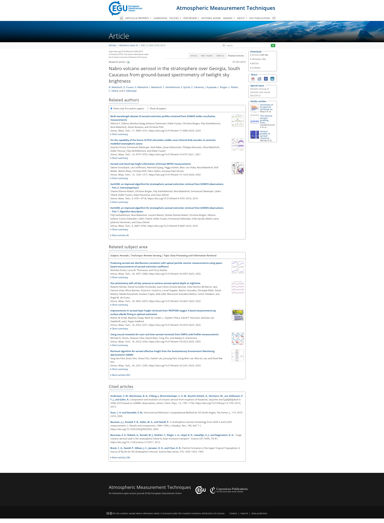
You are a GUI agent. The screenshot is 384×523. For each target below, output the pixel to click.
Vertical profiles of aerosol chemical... (265, 135)
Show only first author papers (128, 108)
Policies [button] (174, 18)
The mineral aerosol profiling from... (266, 119)
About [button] (241, 18)
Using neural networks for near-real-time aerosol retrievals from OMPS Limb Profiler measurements (164, 334)
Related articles (236, 55)
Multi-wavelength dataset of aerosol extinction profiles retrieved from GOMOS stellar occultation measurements (162, 118)
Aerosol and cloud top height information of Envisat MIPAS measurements (150, 163)
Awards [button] (228, 18)
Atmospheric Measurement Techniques (225, 7)
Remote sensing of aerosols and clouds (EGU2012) (260, 92)
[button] (224, 45)
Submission (160, 18)
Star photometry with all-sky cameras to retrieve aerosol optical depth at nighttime (155, 283)
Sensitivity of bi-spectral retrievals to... (267, 107)
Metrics (220, 55)
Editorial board (211, 18)
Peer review (207, 55)
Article (193, 55)
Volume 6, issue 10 (128, 45)
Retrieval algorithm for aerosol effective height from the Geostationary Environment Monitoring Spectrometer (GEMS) (162, 353)
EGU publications (259, 18)
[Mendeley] (253, 78)
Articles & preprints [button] (137, 18)
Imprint (244, 513)
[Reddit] (259, 78)
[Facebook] (266, 78)
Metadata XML (259, 59)
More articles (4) (120, 235)
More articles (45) (121, 374)
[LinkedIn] (272, 78)
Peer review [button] (190, 18)
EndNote (256, 67)
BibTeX (255, 63)
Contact (233, 513)
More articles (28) (121, 457)
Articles (112, 45)
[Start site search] (273, 45)
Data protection (259, 513)
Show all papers (158, 108)
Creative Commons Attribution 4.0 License (203, 513)
